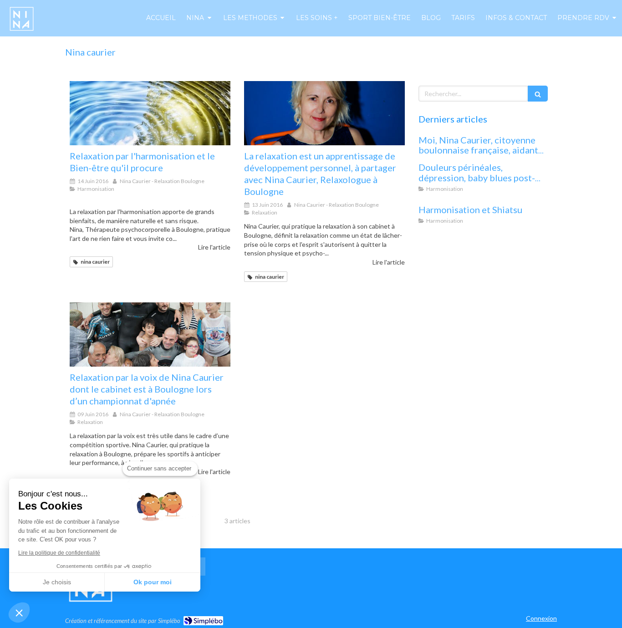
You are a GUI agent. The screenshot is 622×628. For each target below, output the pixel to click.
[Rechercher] (538, 94)
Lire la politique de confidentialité (59, 553)
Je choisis (57, 582)
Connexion (541, 618)
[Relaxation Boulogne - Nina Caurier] (21, 18)
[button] (19, 612)
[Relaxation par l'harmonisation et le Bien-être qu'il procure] (150, 113)
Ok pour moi (152, 582)
